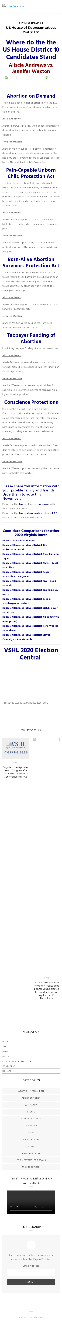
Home (5, 1041)
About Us (7, 1046)
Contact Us (8, 1066)
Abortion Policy (31, 1098)
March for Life (31, 1139)
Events (31, 1112)
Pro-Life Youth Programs (31, 1160)
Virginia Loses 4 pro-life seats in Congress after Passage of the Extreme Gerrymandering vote (15, 772)
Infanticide (31, 1125)
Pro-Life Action (34, 23)
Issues (5, 1056)
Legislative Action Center (16, 1061)
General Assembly (31, 1119)
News (22, 23)
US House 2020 (34, 703)
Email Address (31, 1266)
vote (45, 703)
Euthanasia (31, 1105)
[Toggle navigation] (57, 6)
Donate (6, 1071)
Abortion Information (31, 1091)
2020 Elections (17, 703)
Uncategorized (31, 1167)
